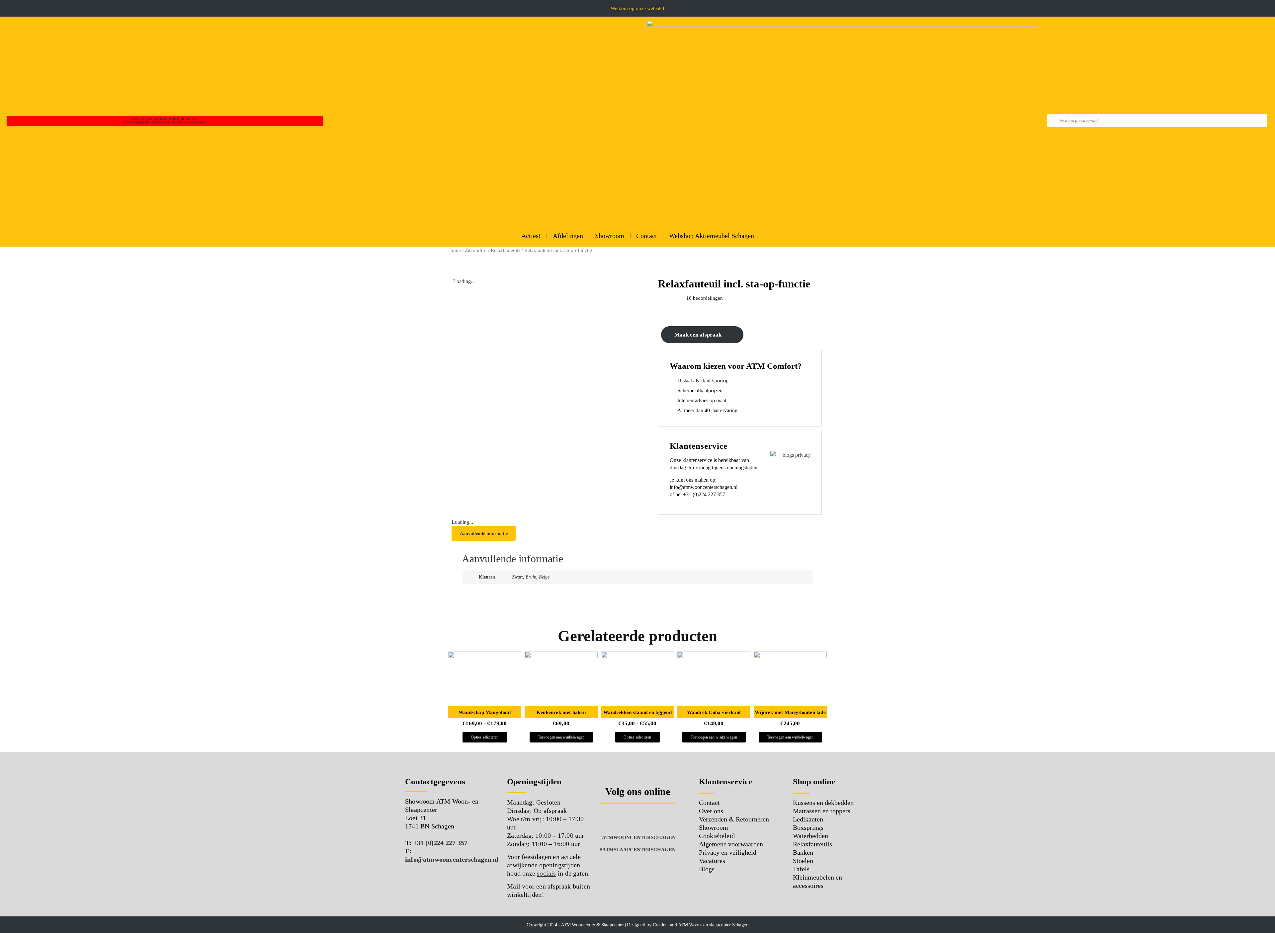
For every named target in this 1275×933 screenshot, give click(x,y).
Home (454, 250)
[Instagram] (628, 819)
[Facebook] (610, 819)
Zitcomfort (476, 250)
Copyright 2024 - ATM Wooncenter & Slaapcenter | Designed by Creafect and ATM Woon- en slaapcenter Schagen (638, 924)
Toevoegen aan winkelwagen (561, 737)
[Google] (646, 819)
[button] (5, 8)
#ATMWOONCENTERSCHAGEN (637, 837)
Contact (646, 235)
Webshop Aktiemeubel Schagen (711, 235)
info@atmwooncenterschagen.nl (452, 859)
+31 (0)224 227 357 (440, 842)
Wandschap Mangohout (485, 712)
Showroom (609, 235)
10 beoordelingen (704, 298)
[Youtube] (665, 819)
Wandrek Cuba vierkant (714, 712)
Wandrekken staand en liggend (637, 712)
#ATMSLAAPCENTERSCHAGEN (638, 849)
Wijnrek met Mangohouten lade (790, 712)
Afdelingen (568, 235)
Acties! (531, 235)
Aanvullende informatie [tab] (484, 533)
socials (546, 873)
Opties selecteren (484, 737)
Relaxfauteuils (505, 250)
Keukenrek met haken (561, 712)
